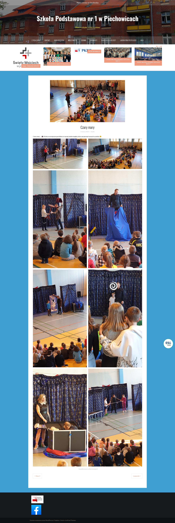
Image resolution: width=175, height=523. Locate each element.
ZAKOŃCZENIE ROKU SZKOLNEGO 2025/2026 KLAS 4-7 (118, 63)
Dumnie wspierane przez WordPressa (41, 518)
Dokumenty (93, 40)
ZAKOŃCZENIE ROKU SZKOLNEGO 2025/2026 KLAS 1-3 (87, 60)
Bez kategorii (93, 467)
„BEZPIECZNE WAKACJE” (64, 51)
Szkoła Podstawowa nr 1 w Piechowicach (87, 18)
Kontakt (47, 40)
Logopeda (136, 474)
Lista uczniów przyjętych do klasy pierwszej (28, 64)
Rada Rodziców (59, 40)
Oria (61, 518)
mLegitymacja (72, 40)
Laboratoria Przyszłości (128, 40)
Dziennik (83, 40)
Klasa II (38, 474)
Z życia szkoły (36, 40)
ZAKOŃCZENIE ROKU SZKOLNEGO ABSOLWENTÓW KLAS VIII (148, 63)
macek (92, 129)
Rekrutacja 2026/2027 (108, 40)
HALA (142, 40)
